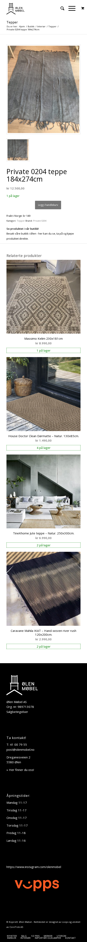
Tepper (12, 22)
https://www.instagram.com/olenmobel (33, 867)
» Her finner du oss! (20, 770)
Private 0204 (39, 220)
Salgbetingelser (17, 712)
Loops (65, 921)
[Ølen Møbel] (36, 8)
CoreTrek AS (16, 926)
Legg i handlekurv (48, 205)
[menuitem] (60, 8)
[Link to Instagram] (77, 932)
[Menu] (69, 8)
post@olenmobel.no (20, 749)
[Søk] (60, 8)
